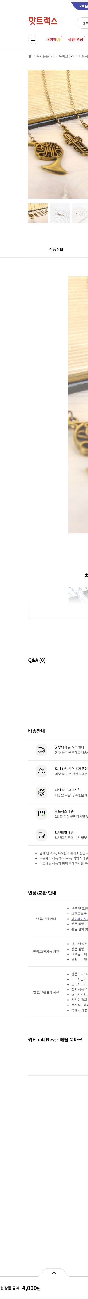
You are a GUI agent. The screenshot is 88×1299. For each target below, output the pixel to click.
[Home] (30, 56)
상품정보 (56, 249)
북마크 (63, 56)
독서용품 (43, 56)
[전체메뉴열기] (33, 39)
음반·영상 (75, 39)
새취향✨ (53, 39)
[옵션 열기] (53, 1272)
